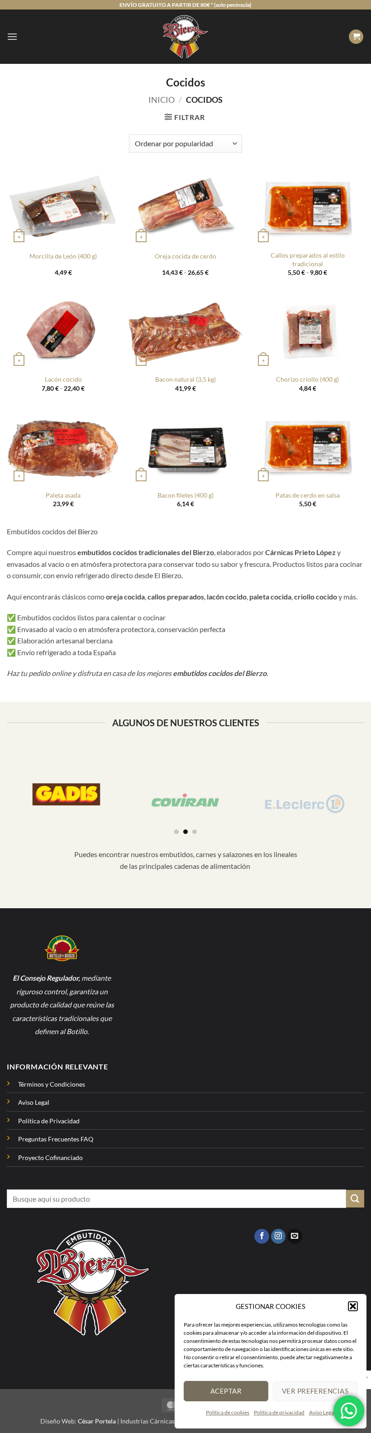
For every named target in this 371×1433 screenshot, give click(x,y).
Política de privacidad (279, 1412)
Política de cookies (227, 1412)
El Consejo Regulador (45, 978)
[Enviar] (355, 1199)
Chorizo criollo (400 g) (307, 379)
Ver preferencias (315, 1391)
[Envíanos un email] (294, 1236)
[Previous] (12, 789)
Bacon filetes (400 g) (185, 495)
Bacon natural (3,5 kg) (185, 379)
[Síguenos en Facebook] (261, 1236)
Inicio (161, 100)
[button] (352, 1306)
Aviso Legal (322, 1412)
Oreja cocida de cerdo (185, 256)
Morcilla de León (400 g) (63, 256)
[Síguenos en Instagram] (278, 1236)
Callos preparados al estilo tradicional (308, 259)
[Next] (359, 789)
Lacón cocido (63, 379)
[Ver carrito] (356, 36)
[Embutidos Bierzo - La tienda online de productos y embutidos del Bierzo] (185, 36)
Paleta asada (63, 495)
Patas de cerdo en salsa (308, 495)
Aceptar (226, 1391)
